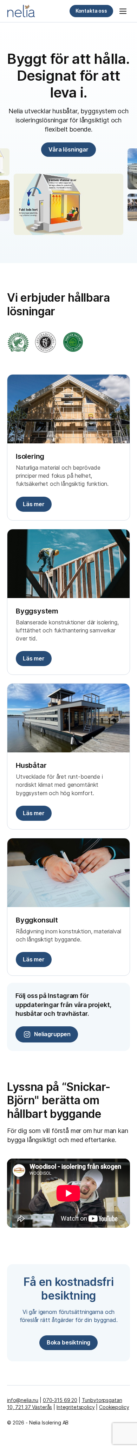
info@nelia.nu (22, 1400)
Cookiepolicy (114, 1407)
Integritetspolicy (76, 1407)
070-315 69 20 (60, 1400)
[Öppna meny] (123, 11)
